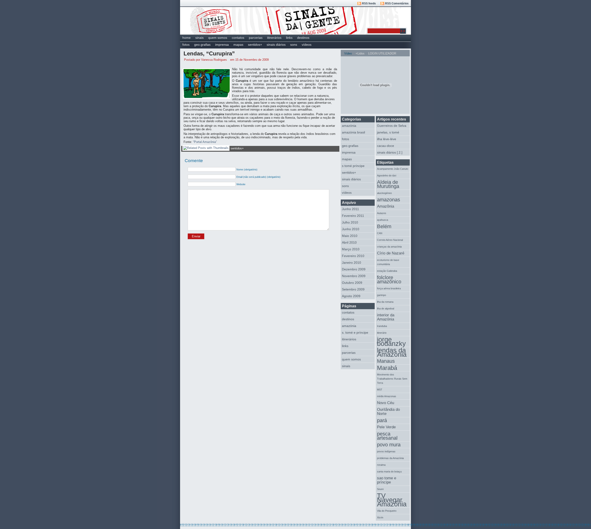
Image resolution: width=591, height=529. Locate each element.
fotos (186, 44)
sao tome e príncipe (386, 480)
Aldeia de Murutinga (388, 184)
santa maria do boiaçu (389, 471)
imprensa (222, 44)
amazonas (388, 200)
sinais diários (276, 44)
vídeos (306, 44)
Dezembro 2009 (353, 269)
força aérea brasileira (389, 288)
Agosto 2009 (351, 296)
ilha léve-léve (386, 139)
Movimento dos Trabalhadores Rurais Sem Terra (392, 378)
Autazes (381, 213)
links (289, 37)
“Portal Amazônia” (205, 142)
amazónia (349, 125)
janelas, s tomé (388, 132)
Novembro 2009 (353, 276)
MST (379, 389)
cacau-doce (385, 146)
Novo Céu (385, 403)
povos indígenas (386, 451)
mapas (238, 44)
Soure (380, 489)
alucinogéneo (384, 193)
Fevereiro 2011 (353, 216)
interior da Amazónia (385, 317)
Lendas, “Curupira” (209, 53)
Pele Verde (386, 427)
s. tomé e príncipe (355, 332)
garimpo (381, 295)
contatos (238, 37)
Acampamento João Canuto (392, 168)
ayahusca (382, 219)
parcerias (255, 37)
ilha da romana (385, 301)
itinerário (381, 332)
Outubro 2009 (352, 282)
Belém (384, 226)
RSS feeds (369, 3)
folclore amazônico (389, 279)
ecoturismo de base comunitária (388, 262)
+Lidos (360, 53)
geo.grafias (202, 44)
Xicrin (380, 517)
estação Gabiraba (387, 270)
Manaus (386, 361)
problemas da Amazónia (390, 458)
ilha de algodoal (385, 308)
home (186, 37)
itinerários (274, 37)
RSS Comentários (397, 3)
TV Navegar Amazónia (392, 500)
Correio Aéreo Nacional (390, 240)
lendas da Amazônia (392, 352)
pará (382, 420)
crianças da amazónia (389, 246)
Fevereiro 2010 (353, 256)
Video (348, 53)
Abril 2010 (349, 242)
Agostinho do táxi (386, 175)
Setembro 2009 (353, 289)
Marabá (387, 368)
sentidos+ (255, 44)
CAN (379, 233)
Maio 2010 (349, 236)
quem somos (217, 37)
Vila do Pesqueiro (386, 510)
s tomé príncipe (353, 166)
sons (293, 44)
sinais (199, 37)
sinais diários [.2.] (389, 152)
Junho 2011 (350, 209)
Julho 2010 (350, 222)
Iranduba (382, 326)
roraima (381, 464)
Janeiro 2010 (351, 262)
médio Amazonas (386, 396)
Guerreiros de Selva (391, 125)
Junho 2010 (350, 229)
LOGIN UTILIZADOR (382, 53)
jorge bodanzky (391, 341)
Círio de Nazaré (390, 253)
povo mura (389, 444)
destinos (303, 37)
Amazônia (385, 206)
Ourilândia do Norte (388, 411)
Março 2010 (350, 249)
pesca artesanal (387, 436)
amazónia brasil (353, 132)
